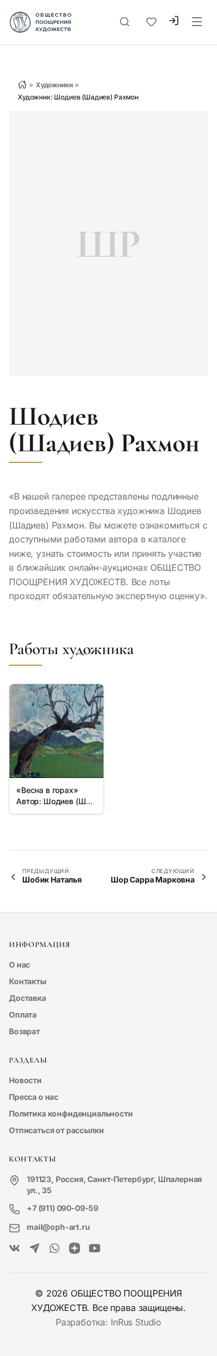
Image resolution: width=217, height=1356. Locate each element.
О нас (19, 964)
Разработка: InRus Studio (108, 1322)
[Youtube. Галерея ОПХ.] (94, 1249)
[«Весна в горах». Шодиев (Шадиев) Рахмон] (56, 731)
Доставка (27, 998)
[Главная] (22, 84)
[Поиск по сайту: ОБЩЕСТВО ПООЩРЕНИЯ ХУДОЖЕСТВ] (125, 22)
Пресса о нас (33, 1096)
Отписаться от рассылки (56, 1130)
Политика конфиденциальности (71, 1113)
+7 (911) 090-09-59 (62, 1208)
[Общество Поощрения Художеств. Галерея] (14, 1249)
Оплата (23, 1014)
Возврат (24, 1031)
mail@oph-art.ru (58, 1227)
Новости (25, 1080)
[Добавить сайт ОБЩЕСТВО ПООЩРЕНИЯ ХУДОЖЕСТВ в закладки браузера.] (151, 22)
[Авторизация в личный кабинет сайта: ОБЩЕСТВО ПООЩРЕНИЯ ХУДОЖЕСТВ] (173, 22)
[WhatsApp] (54, 1249)
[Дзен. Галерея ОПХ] (74, 1249)
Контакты (27, 981)
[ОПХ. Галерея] (34, 1249)
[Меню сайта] (197, 22)
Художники (54, 85)
